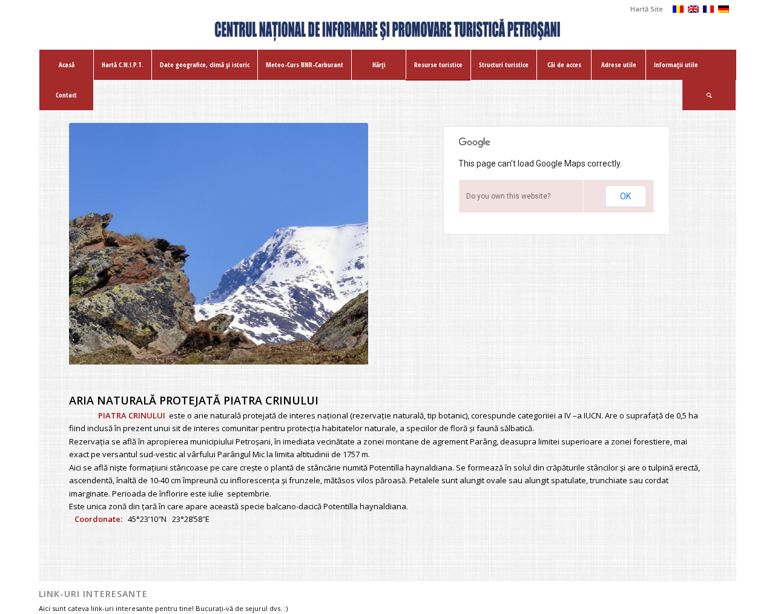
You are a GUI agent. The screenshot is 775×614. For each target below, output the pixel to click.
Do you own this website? (508, 196)
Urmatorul (341, 244)
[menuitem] (643, 9)
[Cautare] (709, 95)
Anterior (96, 244)
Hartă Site (646, 8)
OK (625, 196)
